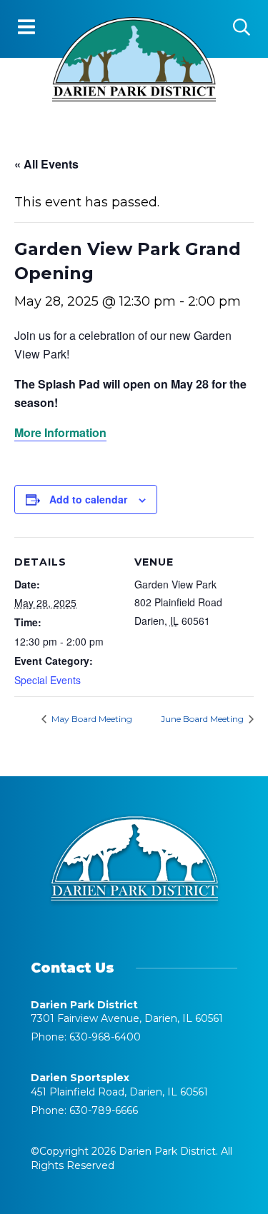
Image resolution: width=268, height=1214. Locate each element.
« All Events (46, 164)
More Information (60, 432)
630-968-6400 (105, 1036)
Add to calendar (88, 499)
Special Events (47, 680)
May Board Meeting (90, 718)
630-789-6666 (103, 1110)
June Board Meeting (203, 718)
